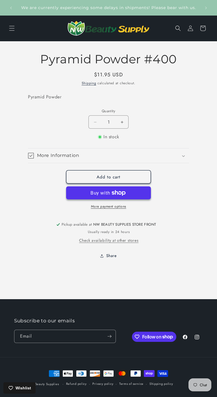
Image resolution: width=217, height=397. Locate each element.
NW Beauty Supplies (43, 384)
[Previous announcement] (11, 8)
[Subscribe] (109, 336)
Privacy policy (102, 383)
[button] (12, 28)
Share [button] (111, 255)
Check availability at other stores (108, 240)
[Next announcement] (206, 8)
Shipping (89, 83)
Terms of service (131, 383)
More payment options (108, 206)
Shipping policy (161, 383)
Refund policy (76, 383)
